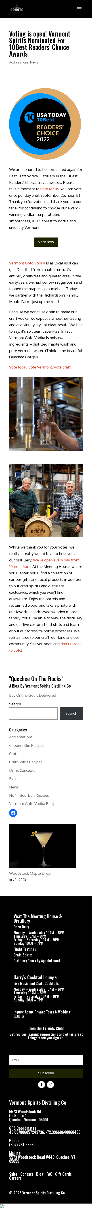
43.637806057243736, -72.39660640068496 (44, 1132)
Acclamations (19, 62)
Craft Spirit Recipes (25, 762)
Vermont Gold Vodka (27, 263)
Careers (15, 1178)
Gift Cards (63, 1174)
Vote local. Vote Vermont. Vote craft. (40, 367)
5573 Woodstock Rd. (25, 1111)
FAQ (49, 1174)
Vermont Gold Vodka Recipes (34, 803)
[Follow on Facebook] (41, 1084)
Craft (13, 753)
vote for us (49, 188)
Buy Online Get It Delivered (32, 695)
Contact (26, 1174)
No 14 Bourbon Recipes (29, 795)
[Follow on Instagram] (50, 1084)
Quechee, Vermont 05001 (28, 1119)
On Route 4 (18, 1115)
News (34, 62)
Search (15, 704)
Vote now (46, 242)
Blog (40, 1174)
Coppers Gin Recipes (26, 745)
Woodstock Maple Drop (30, 873)
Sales (13, 1174)
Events (15, 778)
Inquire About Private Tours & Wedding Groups (42, 1013)
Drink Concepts (22, 770)
